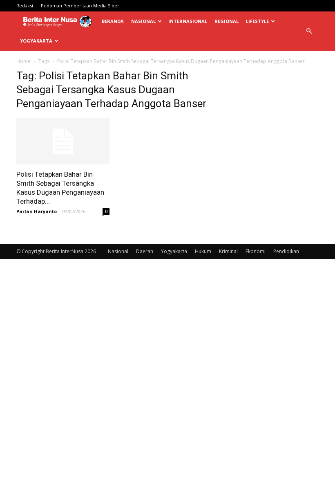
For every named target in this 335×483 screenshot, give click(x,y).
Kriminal (228, 251)
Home (23, 61)
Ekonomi (256, 251)
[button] (309, 31)
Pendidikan (286, 251)
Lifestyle (257, 21)
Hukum (203, 251)
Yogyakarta (36, 41)
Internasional (187, 21)
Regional (226, 21)
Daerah (144, 251)
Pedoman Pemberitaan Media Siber (80, 5)
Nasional (143, 21)
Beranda (113, 21)
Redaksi (24, 5)
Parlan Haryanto (36, 211)
